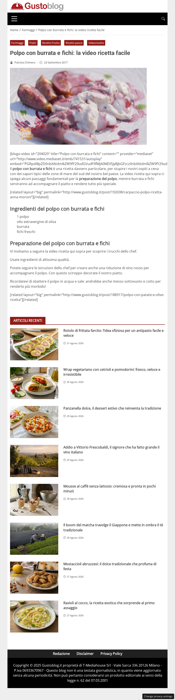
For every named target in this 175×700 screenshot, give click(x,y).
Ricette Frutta (51, 43)
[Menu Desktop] (14, 19)
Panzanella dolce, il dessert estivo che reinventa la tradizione (112, 408)
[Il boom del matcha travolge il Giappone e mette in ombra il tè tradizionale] (34, 539)
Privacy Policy (111, 653)
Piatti (32, 43)
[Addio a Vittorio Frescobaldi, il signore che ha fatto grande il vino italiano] (34, 461)
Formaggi (17, 43)
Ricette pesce (74, 43)
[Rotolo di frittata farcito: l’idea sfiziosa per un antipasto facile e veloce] (34, 344)
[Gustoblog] (36, 6)
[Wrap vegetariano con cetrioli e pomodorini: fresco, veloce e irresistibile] (34, 383)
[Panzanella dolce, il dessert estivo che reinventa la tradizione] (34, 422)
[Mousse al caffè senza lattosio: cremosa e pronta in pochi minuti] (34, 500)
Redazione (61, 653)
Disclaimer (85, 653)
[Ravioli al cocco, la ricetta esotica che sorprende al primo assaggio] (34, 617)
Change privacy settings (158, 696)
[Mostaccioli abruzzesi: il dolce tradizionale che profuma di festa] (34, 578)
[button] (163, 18)
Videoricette (96, 43)
